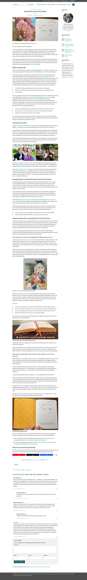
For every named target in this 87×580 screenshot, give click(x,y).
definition (16, 70)
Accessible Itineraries (55, 0)
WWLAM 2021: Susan (68, 55)
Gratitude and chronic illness (68, 39)
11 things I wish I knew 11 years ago (22, 469)
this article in (26, 199)
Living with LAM (42, 4)
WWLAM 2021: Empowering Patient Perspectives (70, 51)
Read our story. (68, 30)
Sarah (42, 15)
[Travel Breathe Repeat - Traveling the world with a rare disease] (23, 4)
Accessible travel (61, 4)
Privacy (60, 0)
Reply (57, 488)
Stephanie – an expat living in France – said (22, 163)
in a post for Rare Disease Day (23, 125)
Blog (69, 4)
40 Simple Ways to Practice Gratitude (28, 444)
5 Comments (68, 41)
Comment (16, 544)
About (45, 0)
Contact (48, 0)
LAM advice (46, 459)
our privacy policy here (69, 77)
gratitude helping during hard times (43, 97)
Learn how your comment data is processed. (40, 566)
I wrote (15, 303)
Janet (14, 522)
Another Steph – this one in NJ (19, 169)
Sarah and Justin (32, 43)
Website (45, 555)
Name (15, 555)
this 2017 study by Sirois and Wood (35, 196)
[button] (65, 1)
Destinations (51, 4)
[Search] (73, 5)
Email (30, 555)
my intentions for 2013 (30, 239)
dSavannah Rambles (35, 64)
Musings (39, 9)
